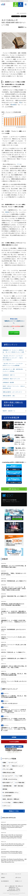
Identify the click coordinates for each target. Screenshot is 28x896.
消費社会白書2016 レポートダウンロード (12, 392)
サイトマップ (18, 873)
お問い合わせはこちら (14, 489)
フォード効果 (19, 776)
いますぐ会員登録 (14, 333)
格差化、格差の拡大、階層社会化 (11, 799)
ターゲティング (13, 762)
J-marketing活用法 (14, 741)
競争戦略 (5, 789)
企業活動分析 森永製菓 (8, 382)
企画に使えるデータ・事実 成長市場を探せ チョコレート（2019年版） (13, 370)
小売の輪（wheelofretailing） (10, 779)
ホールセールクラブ (8, 776)
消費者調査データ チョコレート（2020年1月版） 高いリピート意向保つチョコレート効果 (13, 351)
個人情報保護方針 (5, 881)
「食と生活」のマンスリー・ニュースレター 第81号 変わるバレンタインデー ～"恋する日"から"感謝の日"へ (13, 357)
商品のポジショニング (17, 766)
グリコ (18, 164)
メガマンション (6, 805)
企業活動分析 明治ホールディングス (11, 378)
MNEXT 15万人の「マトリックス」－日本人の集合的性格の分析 (14, 387)
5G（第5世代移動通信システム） (11, 792)
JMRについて (4, 873)
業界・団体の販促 (18, 785)
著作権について (18, 881)
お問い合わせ (18, 877)
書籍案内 (3, 877)
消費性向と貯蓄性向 (18, 802)
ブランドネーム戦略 (8, 769)
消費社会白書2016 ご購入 (9, 395)
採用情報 (14, 737)
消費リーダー (6, 766)
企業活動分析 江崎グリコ (9, 375)
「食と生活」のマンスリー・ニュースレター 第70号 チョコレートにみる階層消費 (13, 364)
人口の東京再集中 (7, 795)
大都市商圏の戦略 (7, 785)
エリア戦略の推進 (20, 782)
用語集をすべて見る (14, 811)
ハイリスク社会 (6, 802)
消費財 (4, 762)
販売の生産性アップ (8, 782)
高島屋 (7, 212)
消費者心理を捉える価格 (9, 772)
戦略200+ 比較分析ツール (9, 410)
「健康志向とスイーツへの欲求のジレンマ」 (14, 321)
